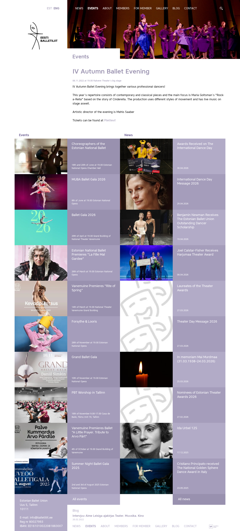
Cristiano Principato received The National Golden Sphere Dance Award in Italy (198, 468)
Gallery (162, 8)
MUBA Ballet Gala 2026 (88, 179)
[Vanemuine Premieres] (41, 298)
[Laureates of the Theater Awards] (146, 298)
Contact (190, 8)
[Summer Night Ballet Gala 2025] (41, 476)
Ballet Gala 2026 (84, 215)
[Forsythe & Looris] (41, 334)
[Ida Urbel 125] (146, 440)
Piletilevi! (110, 120)
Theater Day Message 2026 (197, 321)
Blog (176, 8)
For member (143, 8)
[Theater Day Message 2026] (146, 334)
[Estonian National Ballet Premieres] (41, 263)
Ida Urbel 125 (187, 428)
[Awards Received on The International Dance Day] (146, 156)
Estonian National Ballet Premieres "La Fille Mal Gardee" (89, 254)
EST (49, 8)
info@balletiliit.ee (41, 517)
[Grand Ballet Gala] (41, 369)
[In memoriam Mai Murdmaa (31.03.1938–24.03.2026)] (146, 369)
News (79, 8)
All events (80, 499)
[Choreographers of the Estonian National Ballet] (41, 156)
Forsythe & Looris (84, 321)
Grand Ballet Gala (84, 357)
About (107, 8)
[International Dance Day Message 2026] (146, 192)
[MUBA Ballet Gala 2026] (41, 192)
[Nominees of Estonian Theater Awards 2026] (146, 405)
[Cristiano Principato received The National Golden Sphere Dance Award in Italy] (146, 476)
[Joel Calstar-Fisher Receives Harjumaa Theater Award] (146, 263)
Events (93, 8)
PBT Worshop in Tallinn (88, 392)
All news (184, 499)
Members (122, 8)
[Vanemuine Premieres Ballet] (41, 440)
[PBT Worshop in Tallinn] (41, 405)
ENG (56, 8)
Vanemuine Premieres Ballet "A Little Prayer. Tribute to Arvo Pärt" (92, 432)
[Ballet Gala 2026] (41, 227)
